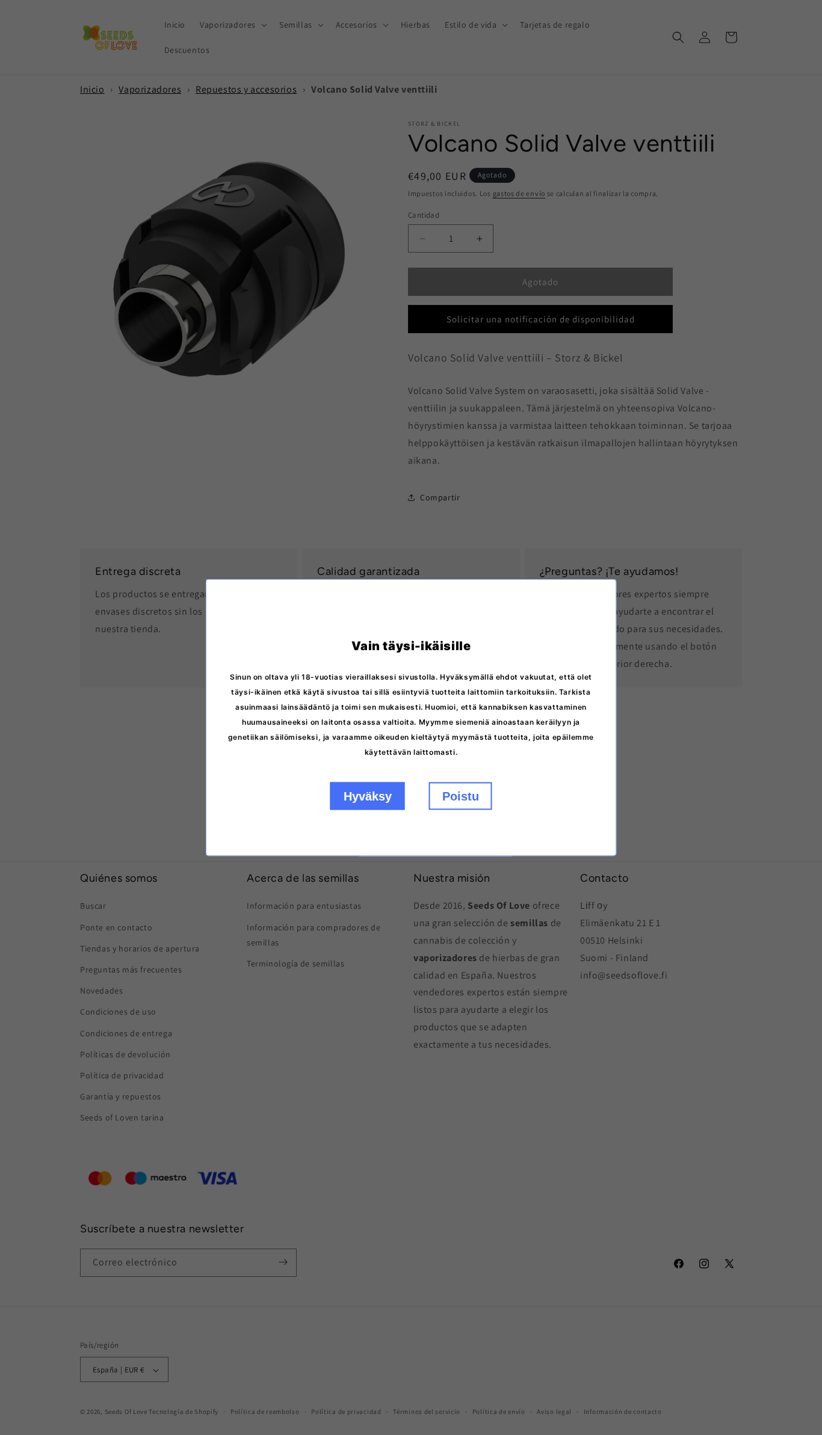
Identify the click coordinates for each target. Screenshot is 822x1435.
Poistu (460, 796)
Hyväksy (368, 796)
